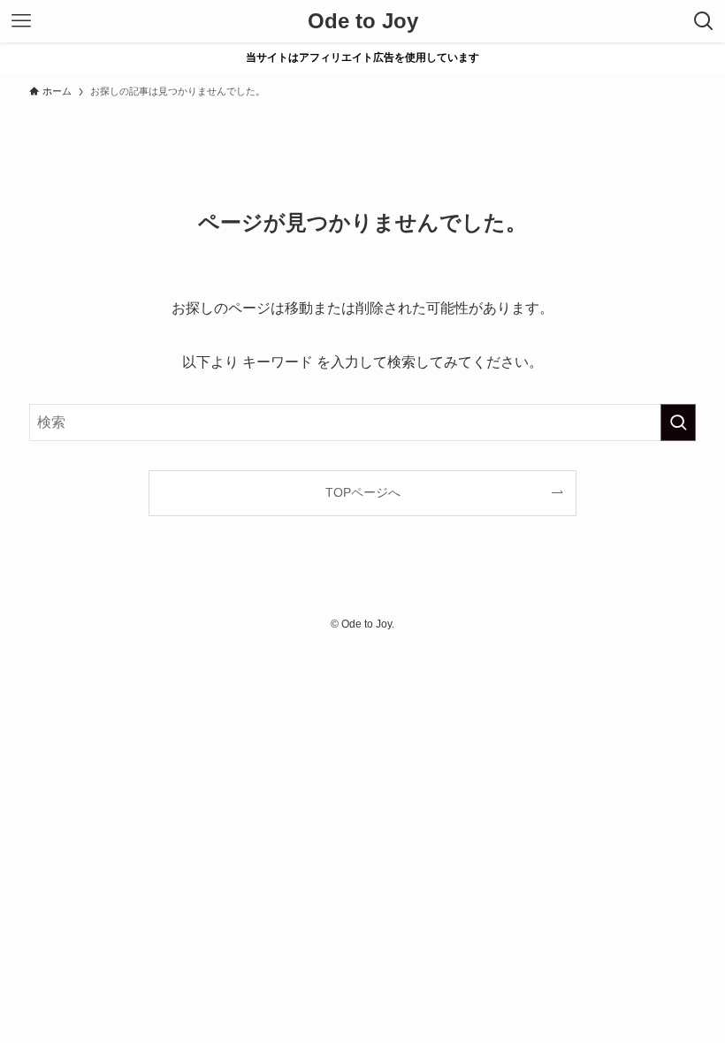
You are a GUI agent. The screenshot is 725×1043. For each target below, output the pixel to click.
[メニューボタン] (21, 21)
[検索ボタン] (704, 21)
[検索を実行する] (678, 422)
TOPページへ (363, 492)
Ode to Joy (363, 21)
